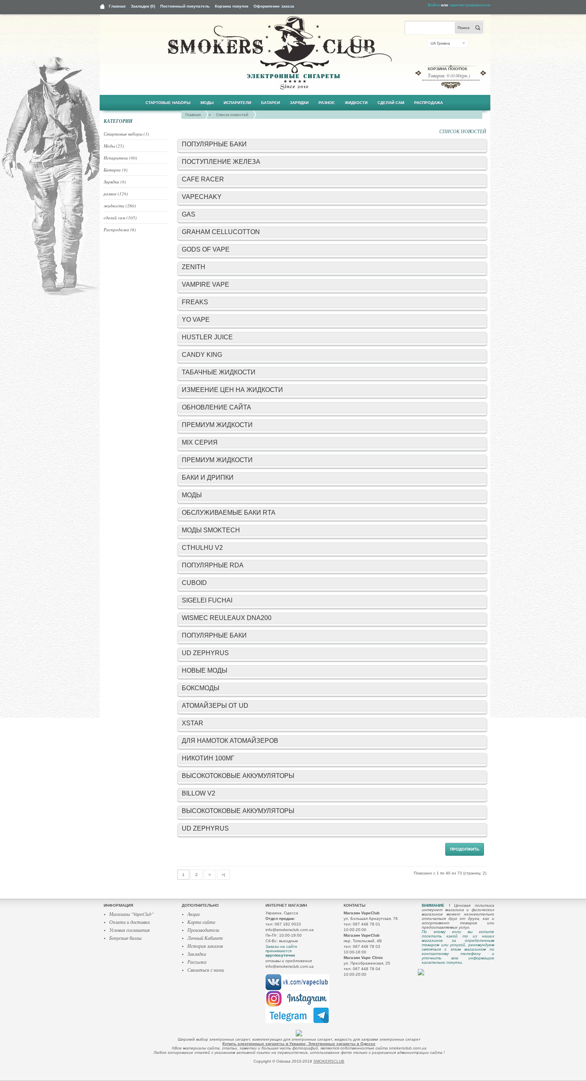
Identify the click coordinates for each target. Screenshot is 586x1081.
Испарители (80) (120, 158)
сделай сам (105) (120, 218)
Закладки (196, 954)
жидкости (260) (120, 206)
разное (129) (116, 194)
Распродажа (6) (120, 229)
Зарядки (299, 102)
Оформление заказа (274, 6)
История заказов (205, 946)
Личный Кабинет (205, 938)
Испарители (237, 102)
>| (223, 874)
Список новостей (232, 114)
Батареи (270, 102)
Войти (434, 5)
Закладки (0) (143, 6)
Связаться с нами (205, 970)
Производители (203, 930)
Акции (193, 914)
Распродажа (428, 102)
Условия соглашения (129, 930)
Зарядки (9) (115, 182)
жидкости (356, 102)
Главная (117, 6)
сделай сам (391, 102)
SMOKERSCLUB (328, 1061)
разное (327, 102)
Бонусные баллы (125, 938)
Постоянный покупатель (185, 6)
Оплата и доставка (129, 922)
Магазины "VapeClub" (131, 914)
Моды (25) (114, 146)
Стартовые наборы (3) (126, 134)
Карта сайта (201, 922)
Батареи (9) (116, 170)
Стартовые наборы (168, 102)
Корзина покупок (231, 6)
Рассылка (196, 962)
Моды (207, 102)
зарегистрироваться (469, 5)
